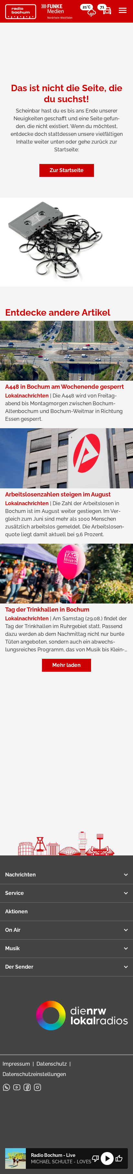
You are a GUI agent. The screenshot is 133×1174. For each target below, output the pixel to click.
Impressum (16, 1064)
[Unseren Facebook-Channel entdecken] (27, 1087)
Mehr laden (66, 665)
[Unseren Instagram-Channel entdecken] (37, 1087)
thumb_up (119, 1158)
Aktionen (16, 911)
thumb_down (95, 1158)
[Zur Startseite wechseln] (20, 12)
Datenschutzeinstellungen (34, 1074)
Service (14, 893)
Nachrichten (20, 875)
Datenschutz (51, 1064)
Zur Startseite (67, 170)
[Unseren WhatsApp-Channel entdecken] (6, 1087)
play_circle (107, 1158)
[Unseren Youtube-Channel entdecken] (17, 1087)
